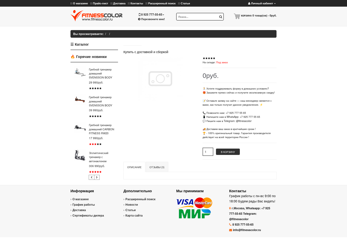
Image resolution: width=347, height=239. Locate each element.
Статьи (130, 210)
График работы (83, 204)
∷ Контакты (135, 3)
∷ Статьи (184, 3)
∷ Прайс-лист (99, 3)
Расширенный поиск (140, 199)
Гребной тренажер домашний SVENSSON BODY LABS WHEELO (100, 75)
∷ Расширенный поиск (161, 3)
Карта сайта (134, 215)
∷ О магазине (79, 3)
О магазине (80, 199)
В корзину (228, 152)
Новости (131, 204)
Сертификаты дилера (88, 215)
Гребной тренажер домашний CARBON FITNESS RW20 (101, 129)
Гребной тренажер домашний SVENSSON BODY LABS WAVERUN (100, 103)
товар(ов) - (264, 15)
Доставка (79, 210)
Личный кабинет (262, 3)
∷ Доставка (118, 3)
